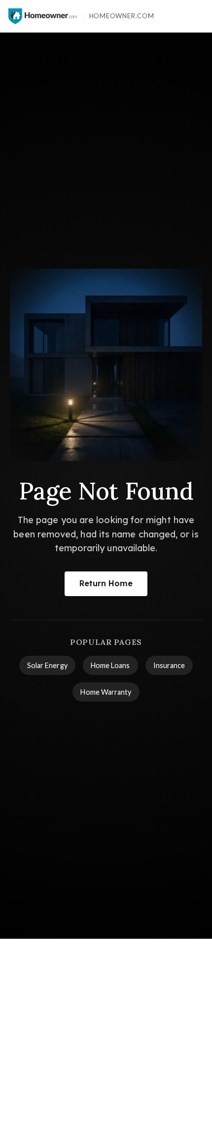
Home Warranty (105, 692)
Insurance (169, 665)
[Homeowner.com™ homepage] (42, 16)
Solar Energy (47, 665)
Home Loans (110, 665)
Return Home (106, 583)
